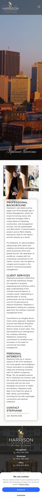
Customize (21, 495)
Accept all (21, 490)
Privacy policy (24, 484)
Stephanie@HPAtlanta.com (18, 413)
